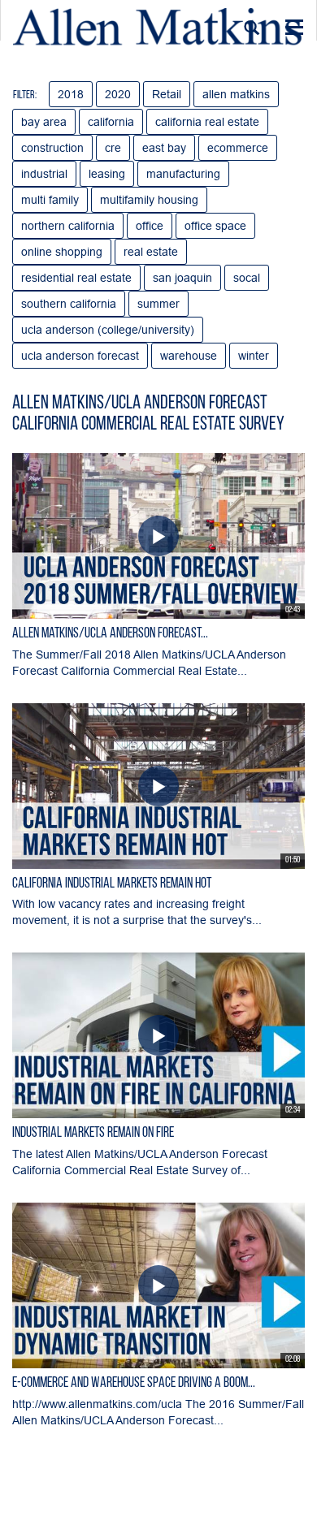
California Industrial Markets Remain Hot (111, 884)
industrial (44, 173)
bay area (44, 121)
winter (253, 355)
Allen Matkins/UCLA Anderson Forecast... (110, 634)
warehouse (188, 355)
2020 (118, 94)
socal (246, 277)
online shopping (61, 251)
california (111, 121)
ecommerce (237, 147)
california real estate (207, 121)
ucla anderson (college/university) (107, 329)
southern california (68, 303)
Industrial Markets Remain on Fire (93, 1133)
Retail (166, 94)
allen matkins (236, 94)
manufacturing (183, 173)
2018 (71, 94)
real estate (151, 251)
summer (158, 303)
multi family (50, 199)
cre (113, 147)
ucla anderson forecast (80, 355)
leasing (107, 173)
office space (215, 225)
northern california (68, 225)
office (149, 225)
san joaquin (182, 277)
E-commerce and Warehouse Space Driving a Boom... (133, 1383)
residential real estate (76, 277)
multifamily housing (149, 199)
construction (52, 147)
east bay (164, 147)
